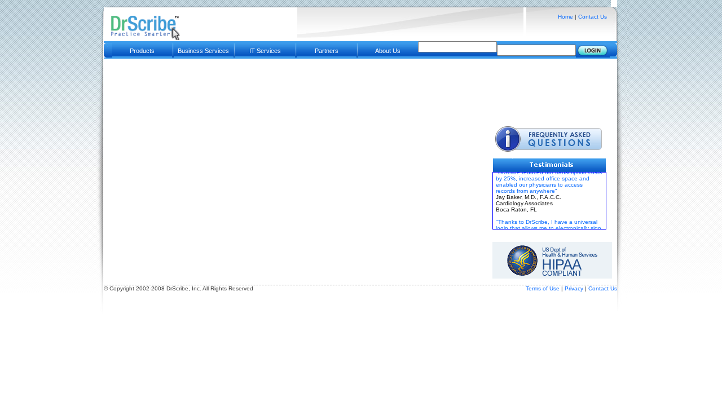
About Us (387, 50)
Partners (326, 50)
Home (565, 17)
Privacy (575, 288)
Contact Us (592, 17)
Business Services (203, 50)
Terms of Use (543, 288)
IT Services (265, 50)
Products (142, 50)
